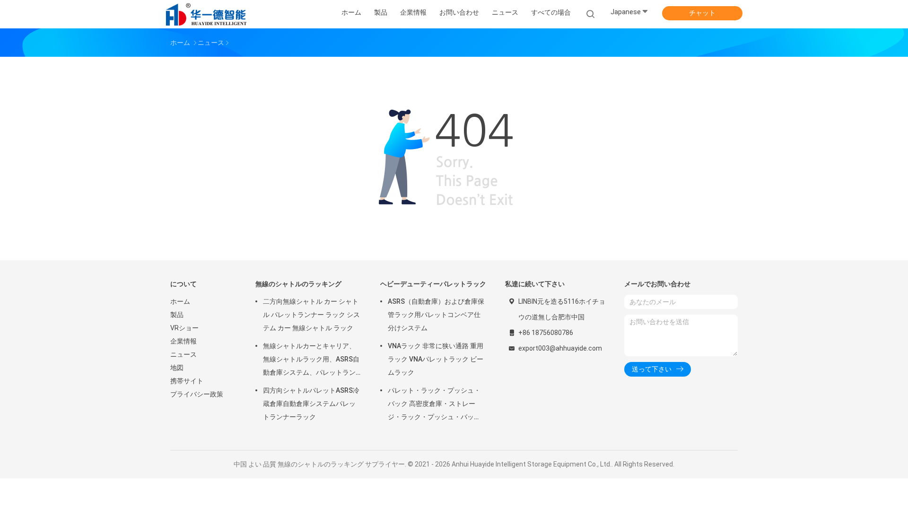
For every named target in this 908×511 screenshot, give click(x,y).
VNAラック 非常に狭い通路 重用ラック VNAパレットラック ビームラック (435, 359)
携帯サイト (186, 381)
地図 (176, 367)
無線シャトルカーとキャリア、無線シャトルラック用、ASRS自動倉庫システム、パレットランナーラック (311, 360)
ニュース (183, 354)
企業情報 (183, 341)
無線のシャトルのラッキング (298, 284)
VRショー (184, 328)
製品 (176, 314)
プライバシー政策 (196, 394)
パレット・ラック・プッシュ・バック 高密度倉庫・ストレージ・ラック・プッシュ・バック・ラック (434, 405)
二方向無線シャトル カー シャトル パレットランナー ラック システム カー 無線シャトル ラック (311, 315)
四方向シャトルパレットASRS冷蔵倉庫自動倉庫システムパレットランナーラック (311, 404)
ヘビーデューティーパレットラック (433, 284)
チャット (702, 13)
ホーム (180, 301)
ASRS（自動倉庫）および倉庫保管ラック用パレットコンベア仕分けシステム (436, 315)
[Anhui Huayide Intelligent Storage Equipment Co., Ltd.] (207, 14)
